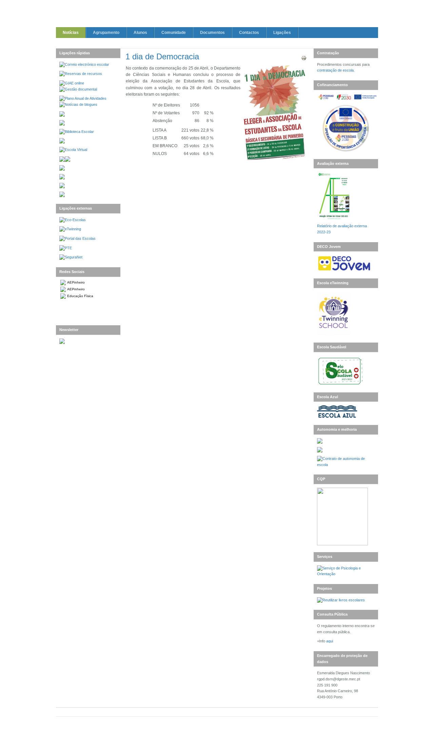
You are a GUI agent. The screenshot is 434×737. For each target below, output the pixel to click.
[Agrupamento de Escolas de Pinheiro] (217, 14)
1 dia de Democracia (162, 56)
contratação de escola (335, 70)
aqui (329, 641)
